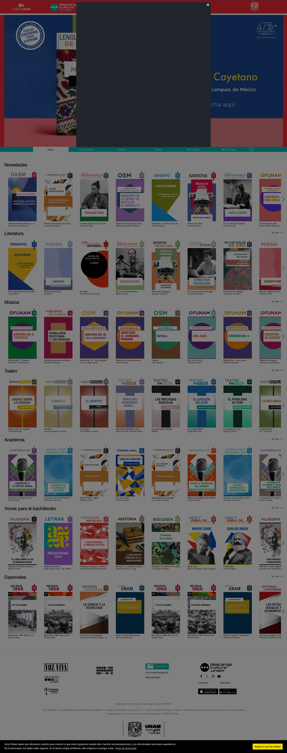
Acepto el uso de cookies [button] (268, 746)
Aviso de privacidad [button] (125, 748)
